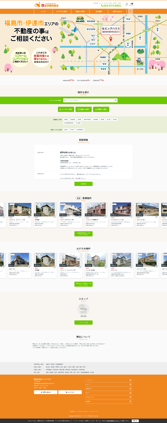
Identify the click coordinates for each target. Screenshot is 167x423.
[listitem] (45, 215)
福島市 (66, 129)
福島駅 (66, 119)
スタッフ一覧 (83, 322)
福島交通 (62, 369)
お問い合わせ (117, 11)
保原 (55, 372)
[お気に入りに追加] (3, 217)
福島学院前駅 (87, 119)
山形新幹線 (82, 369)
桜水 (78, 372)
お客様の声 (88, 388)
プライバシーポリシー (83, 411)
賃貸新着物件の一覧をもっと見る (83, 233)
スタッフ (87, 384)
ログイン (127, 5)
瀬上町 (48, 367)
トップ (43, 11)
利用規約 (72, 411)
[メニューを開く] (130, 11)
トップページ (89, 380)
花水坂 (92, 372)
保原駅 (79, 119)
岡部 (73, 367)
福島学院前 (61, 372)
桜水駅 (115, 119)
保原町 (53, 367)
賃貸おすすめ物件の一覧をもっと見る (83, 284)
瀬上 (75, 372)
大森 (77, 367)
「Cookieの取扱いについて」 (113, 420)
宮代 (84, 367)
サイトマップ (94, 411)
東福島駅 (96, 119)
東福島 (67, 372)
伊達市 (72, 129)
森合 (65, 367)
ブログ (87, 393)
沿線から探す (80, 11)
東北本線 (56, 369)
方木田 (70, 367)
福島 (47, 372)
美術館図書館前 (85, 372)
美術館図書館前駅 (68, 123)
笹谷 (61, 367)
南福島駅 (72, 119)
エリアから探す (61, 11)
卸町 (71, 372)
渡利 (80, 367)
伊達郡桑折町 (80, 129)
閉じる (135, 420)
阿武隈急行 (49, 369)
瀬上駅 (108, 119)
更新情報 (83, 184)
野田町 (58, 367)
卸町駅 (102, 119)
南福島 (51, 372)
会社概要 (99, 11)
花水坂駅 (78, 123)
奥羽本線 (68, 369)
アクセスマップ (89, 397)
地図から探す (102, 109)
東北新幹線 (74, 369)
